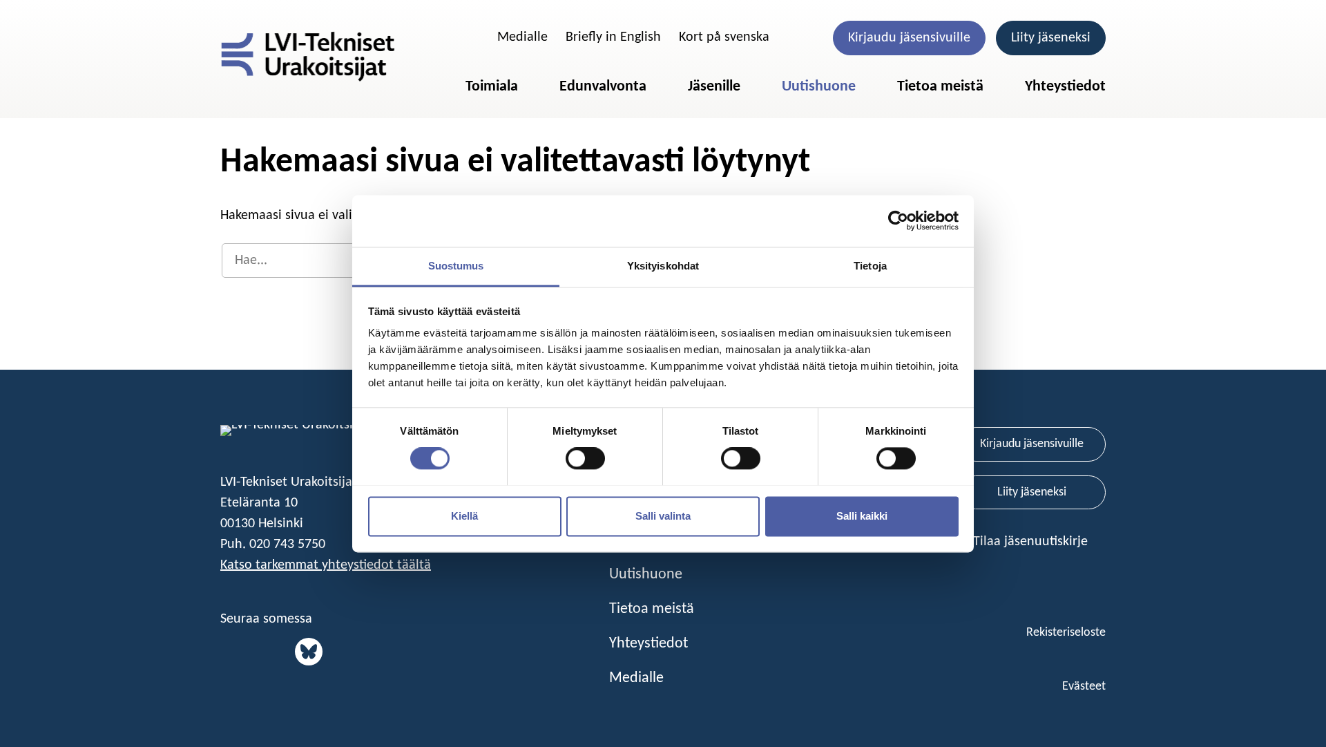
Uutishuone (819, 87)
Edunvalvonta (602, 87)
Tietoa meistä (940, 87)
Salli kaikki (861, 516)
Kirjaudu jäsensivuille (909, 38)
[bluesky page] (309, 651)
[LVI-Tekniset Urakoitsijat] (308, 56)
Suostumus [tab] (456, 266)
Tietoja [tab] (870, 266)
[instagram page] (280, 651)
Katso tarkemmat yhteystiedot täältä (325, 565)
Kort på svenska (724, 37)
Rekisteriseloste (1066, 632)
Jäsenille (714, 87)
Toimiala (491, 87)
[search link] (473, 37)
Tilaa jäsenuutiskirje (1032, 542)
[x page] (256, 651)
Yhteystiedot (1065, 87)
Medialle (522, 37)
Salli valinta (663, 516)
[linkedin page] (231, 651)
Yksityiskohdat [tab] (663, 266)
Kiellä (464, 516)
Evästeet (1084, 686)
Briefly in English (613, 37)
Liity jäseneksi (1050, 38)
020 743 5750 (287, 544)
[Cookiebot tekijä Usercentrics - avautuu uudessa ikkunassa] (898, 220)
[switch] (585, 458)
